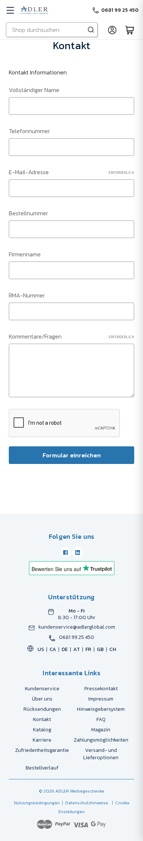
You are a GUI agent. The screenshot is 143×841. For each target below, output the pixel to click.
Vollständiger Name (34, 89)
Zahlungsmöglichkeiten (101, 740)
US (40, 649)
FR (88, 649)
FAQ (101, 719)
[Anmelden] (112, 30)
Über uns (42, 699)
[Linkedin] (78, 552)
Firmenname (25, 254)
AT (76, 649)
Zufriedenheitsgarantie (42, 750)
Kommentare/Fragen (71, 336)
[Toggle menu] (10, 10)
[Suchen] (91, 29)
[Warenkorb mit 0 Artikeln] (130, 30)
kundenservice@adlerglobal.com (76, 627)
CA (53, 649)
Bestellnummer (28, 213)
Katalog (42, 730)
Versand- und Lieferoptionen (100, 753)
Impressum (100, 699)
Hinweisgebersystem (101, 709)
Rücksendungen (42, 709)
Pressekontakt (101, 688)
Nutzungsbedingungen (37, 803)
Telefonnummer (29, 131)
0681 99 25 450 (76, 637)
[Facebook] (65, 552)
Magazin (100, 730)
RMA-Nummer (27, 295)
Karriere (42, 740)
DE (65, 649)
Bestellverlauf (42, 768)
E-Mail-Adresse (71, 172)
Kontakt (42, 719)
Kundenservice (42, 688)
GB (100, 649)
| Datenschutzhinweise (84, 803)
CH (112, 649)
